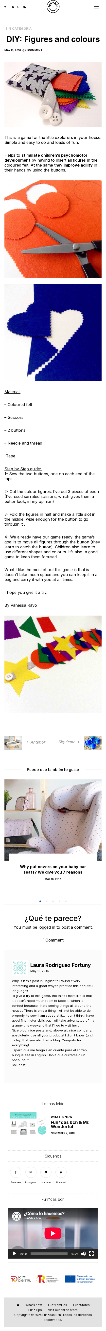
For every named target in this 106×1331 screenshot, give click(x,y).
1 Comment (34, 50)
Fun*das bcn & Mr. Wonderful (70, 1124)
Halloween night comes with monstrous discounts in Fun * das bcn (53, 872)
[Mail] (20, 6)
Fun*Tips (35, 1310)
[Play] (14, 1253)
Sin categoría (18, 28)
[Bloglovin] (15, 6)
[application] (53, 1233)
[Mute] (83, 1253)
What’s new (61, 1117)
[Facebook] (6, 6)
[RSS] (26, 6)
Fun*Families (57, 1305)
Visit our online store (63, 1310)
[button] (40, 901)
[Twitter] (10, 6)
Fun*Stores (81, 1305)
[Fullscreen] (91, 1253)
